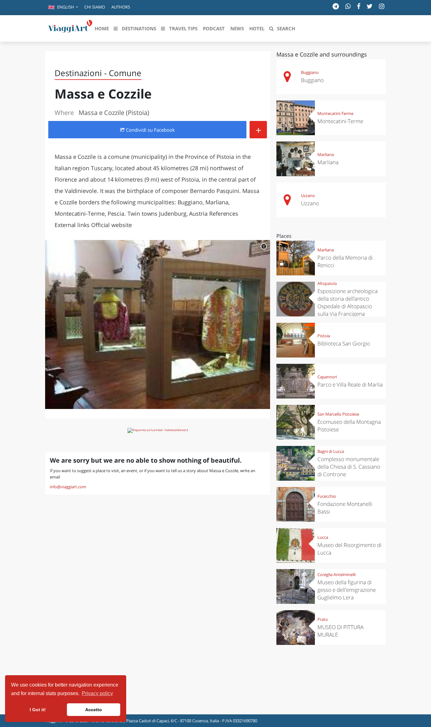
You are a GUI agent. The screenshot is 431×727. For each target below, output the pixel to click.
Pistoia (323, 336)
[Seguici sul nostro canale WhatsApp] (348, 6)
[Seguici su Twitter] (369, 6)
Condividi (150, 130)
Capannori (327, 377)
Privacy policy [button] (97, 693)
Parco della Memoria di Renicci (345, 261)
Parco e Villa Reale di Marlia (350, 384)
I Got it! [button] (38, 709)
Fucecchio (326, 496)
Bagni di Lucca (330, 451)
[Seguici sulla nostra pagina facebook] (358, 6)
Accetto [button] (93, 709)
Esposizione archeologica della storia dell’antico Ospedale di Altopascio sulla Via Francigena (347, 302)
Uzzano (308, 195)
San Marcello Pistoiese (338, 414)
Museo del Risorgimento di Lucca (349, 548)
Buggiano (310, 72)
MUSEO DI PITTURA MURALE (340, 630)
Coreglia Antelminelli (336, 574)
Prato (322, 619)
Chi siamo (94, 7)
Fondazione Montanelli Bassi (344, 507)
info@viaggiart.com (68, 487)
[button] (63, 7)
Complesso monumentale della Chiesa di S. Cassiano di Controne (348, 466)
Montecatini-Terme (335, 113)
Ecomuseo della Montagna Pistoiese (349, 425)
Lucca (322, 537)
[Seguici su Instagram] (381, 6)
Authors (120, 7)
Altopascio (327, 283)
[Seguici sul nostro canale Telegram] (335, 6)
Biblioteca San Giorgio (343, 343)
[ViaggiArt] (70, 28)
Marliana (325, 154)
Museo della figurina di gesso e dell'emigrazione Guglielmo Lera (346, 590)
